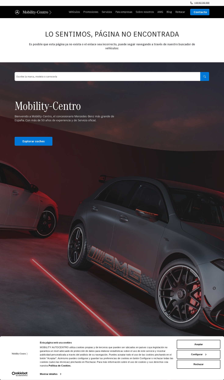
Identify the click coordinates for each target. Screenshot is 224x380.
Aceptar (198, 344)
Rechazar (199, 364)
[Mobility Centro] (33, 12)
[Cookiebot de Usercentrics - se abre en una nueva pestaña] (19, 374)
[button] (75, 12)
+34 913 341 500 (201, 2)
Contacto (200, 12)
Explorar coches (33, 141)
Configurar (197, 354)
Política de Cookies (60, 365)
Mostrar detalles (48, 374)
